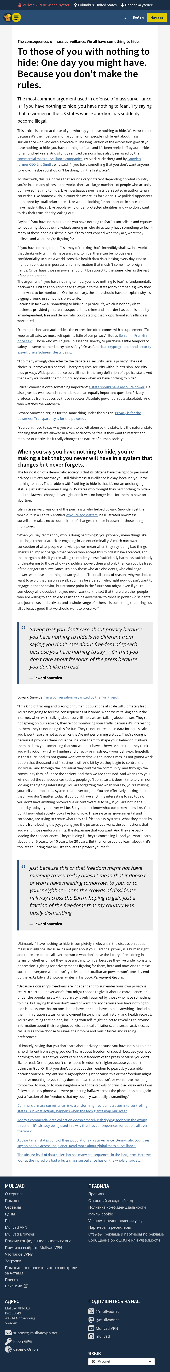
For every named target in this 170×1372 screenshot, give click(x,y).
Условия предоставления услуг (116, 1220)
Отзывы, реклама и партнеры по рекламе (126, 1234)
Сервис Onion (25, 1349)
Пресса (11, 1279)
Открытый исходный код (110, 1200)
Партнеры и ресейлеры (109, 1227)
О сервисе (14, 1193)
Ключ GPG (22, 1341)
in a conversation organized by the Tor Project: (82, 697)
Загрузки (13, 1260)
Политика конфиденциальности (117, 1207)
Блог (9, 1220)
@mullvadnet (107, 1311)
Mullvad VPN (16, 1227)
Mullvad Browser (19, 1234)
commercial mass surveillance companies (50, 159)
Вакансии (13, 1285)
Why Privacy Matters (82, 515)
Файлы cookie (100, 1214)
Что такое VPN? (19, 1254)
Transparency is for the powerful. (60, 418)
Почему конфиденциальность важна (38, 1240)
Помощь (13, 1200)
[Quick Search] (124, 17)
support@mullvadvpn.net (35, 1332)
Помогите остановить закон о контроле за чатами (41, 1270)
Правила (96, 1193)
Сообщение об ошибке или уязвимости (124, 1240)
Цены (10, 1214)
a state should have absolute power (116, 387)
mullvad (103, 1336)
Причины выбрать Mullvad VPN (33, 1247)
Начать (157, 17)
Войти (138, 17)
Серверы (13, 1207)
